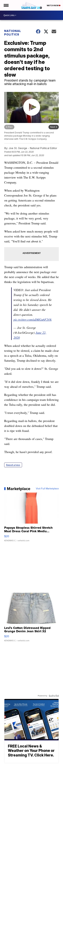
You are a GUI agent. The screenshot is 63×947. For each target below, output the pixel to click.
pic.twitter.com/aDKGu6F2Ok (32, 319)
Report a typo (13, 465)
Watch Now (53, 5)
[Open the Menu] (6, 5)
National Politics (12, 32)
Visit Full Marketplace (47, 488)
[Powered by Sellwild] (54, 696)
